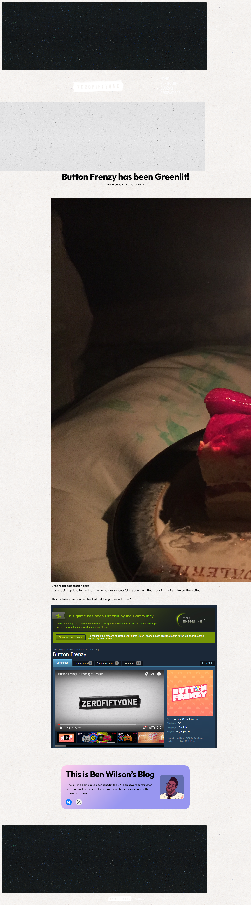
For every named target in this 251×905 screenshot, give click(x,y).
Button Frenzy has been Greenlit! (125, 177)
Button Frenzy (135, 184)
